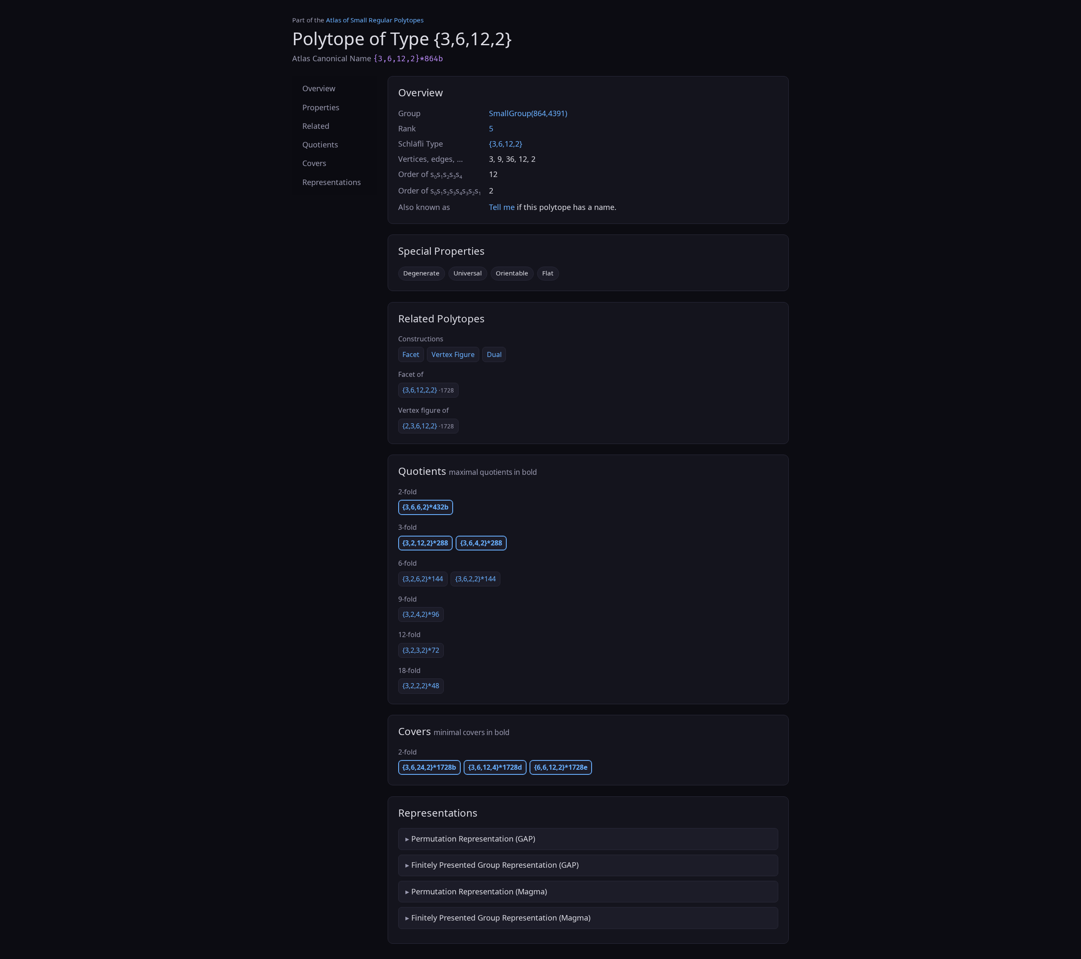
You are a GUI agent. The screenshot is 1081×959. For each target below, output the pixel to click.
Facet (410, 354)
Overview (318, 88)
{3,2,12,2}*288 (425, 543)
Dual (494, 354)
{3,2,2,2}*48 (420, 685)
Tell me (502, 207)
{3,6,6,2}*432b (425, 507)
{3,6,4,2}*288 (481, 543)
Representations (331, 182)
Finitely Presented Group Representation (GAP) (495, 865)
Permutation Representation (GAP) (473, 839)
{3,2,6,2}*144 (422, 578)
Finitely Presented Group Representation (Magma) (500, 918)
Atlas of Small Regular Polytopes (375, 20)
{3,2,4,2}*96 (420, 614)
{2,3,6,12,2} (428, 425)
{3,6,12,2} (505, 144)
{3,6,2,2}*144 (475, 578)
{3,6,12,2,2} (428, 390)
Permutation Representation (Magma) (479, 891)
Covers (314, 163)
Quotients (320, 144)
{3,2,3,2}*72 (420, 650)
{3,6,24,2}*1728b (429, 767)
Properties (321, 107)
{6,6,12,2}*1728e (561, 767)
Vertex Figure (453, 354)
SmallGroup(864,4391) (528, 113)
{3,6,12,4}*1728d (495, 767)
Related (315, 125)
